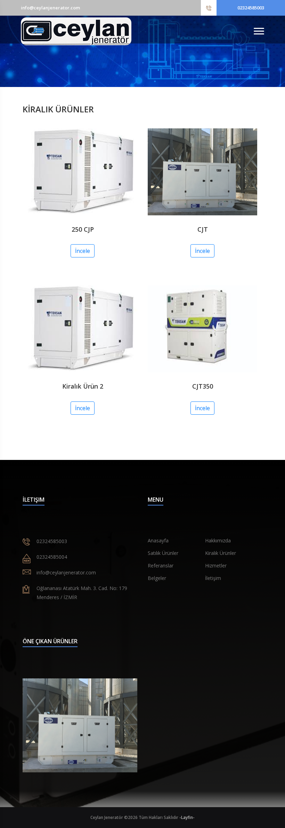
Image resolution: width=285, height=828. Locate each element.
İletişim (213, 578)
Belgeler (157, 578)
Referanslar (160, 565)
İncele (82, 251)
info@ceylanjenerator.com (50, 8)
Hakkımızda (218, 540)
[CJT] (80, 725)
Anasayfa (158, 540)
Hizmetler (216, 565)
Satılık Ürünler (163, 553)
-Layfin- (187, 817)
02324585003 (250, 8)
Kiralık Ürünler (220, 553)
